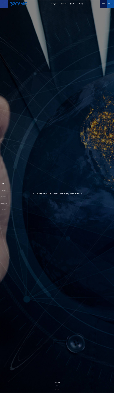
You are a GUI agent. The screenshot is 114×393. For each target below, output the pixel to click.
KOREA (104, 4)
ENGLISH (110, 4)
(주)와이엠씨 (18, 4)
